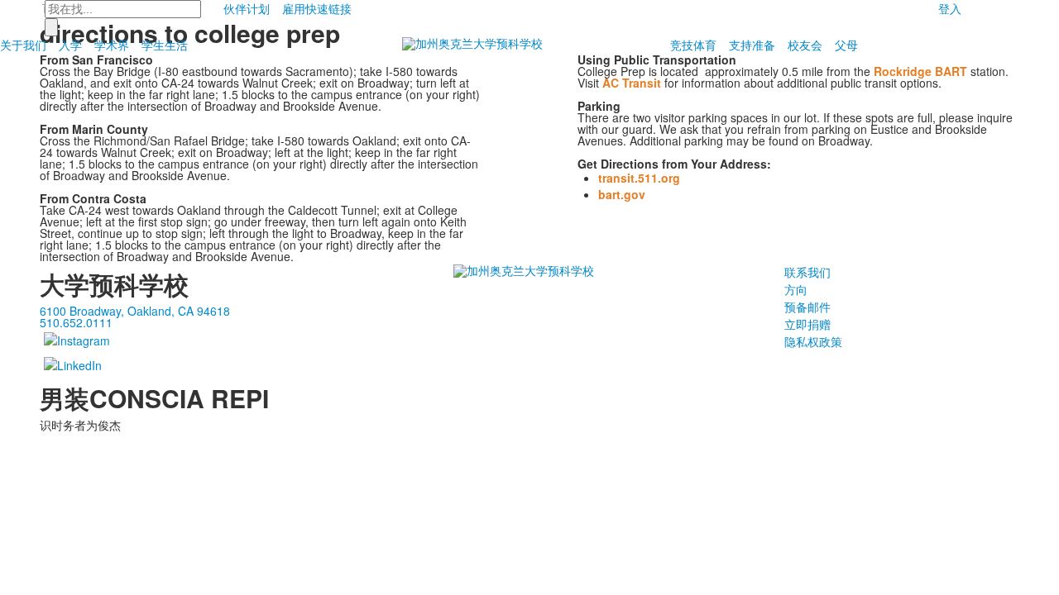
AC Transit (631, 82)
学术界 (111, 44)
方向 (795, 289)
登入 (949, 8)
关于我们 (23, 44)
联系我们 (807, 272)
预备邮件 (807, 306)
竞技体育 (693, 44)
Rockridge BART (920, 71)
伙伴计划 (246, 8)
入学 (70, 44)
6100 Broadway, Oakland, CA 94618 (135, 310)
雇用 (293, 8)
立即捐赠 (807, 324)
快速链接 (328, 8)
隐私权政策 (813, 341)
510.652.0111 (76, 322)
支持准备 (752, 44)
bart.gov (621, 194)
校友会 (805, 44)
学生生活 (164, 44)
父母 (846, 44)
